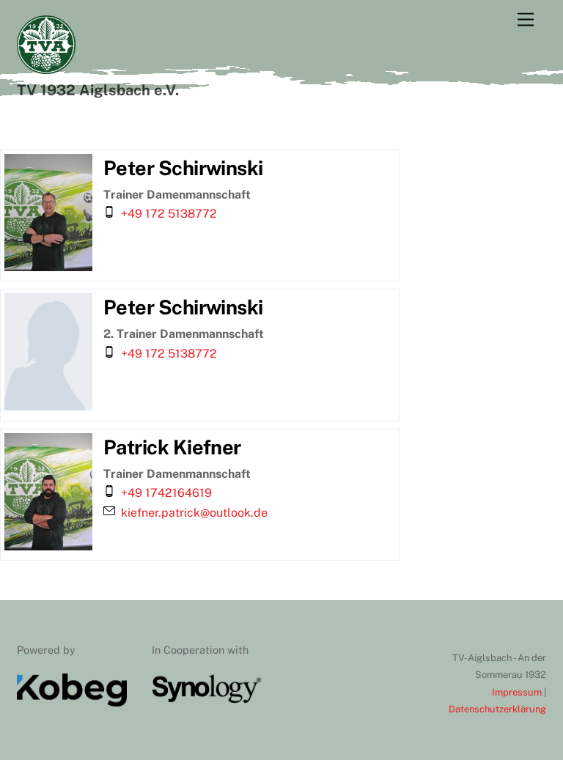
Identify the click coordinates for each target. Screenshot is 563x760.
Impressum (518, 692)
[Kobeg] (72, 702)
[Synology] (207, 699)
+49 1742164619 (166, 493)
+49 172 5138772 (169, 214)
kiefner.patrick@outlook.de (194, 513)
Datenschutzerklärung (497, 709)
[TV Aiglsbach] (46, 67)
